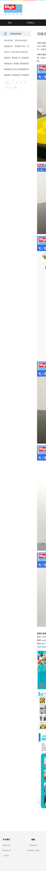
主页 (10, 22)
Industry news (33, 850)
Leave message (6, 855)
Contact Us (6, 850)
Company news (33, 845)
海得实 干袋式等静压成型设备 (16, 52)
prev (7, 82)
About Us (6, 845)
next (15, 88)
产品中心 (30, 22)
